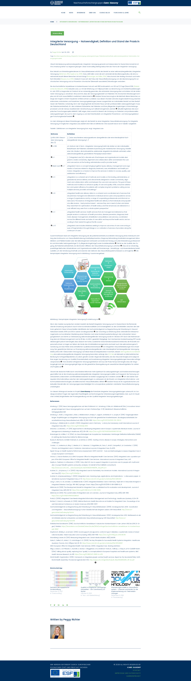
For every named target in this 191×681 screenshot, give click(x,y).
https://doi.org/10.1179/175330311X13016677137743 (105, 431)
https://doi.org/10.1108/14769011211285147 (65, 496)
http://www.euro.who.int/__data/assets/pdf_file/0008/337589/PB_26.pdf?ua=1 (79, 468)
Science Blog (105, 13)
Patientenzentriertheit (106, 56)
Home (63, 13)
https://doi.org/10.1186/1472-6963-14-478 (89, 554)
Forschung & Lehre (121, 13)
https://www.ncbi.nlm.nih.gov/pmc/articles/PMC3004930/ (102, 543)
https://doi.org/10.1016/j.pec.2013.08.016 (112, 535)
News (71, 13)
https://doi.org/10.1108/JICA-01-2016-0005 (86, 490)
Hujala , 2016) (76, 74)
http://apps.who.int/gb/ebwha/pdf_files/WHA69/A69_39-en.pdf (112, 560)
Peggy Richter (56, 52)
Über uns (92, 13)
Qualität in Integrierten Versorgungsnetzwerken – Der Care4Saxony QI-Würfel (93, 589)
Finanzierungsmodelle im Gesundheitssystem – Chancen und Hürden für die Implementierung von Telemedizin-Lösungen (125, 590)
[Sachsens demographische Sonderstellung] (64, 578)
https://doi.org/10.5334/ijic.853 (77, 426)
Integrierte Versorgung (78, 56)
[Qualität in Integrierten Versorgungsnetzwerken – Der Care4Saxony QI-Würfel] (95, 578)
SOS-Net (111, 354)
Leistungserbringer (93, 56)
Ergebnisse (81, 13)
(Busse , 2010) (67, 79)
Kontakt (137, 670)
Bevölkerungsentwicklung (62, 56)
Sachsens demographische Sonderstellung (59, 588)
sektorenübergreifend (121, 56)
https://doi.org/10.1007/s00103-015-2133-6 (107, 420)
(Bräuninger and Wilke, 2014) (97, 76)
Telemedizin (132, 56)
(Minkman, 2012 (64, 74)
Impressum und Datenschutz (128, 673)
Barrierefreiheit (134, 676)
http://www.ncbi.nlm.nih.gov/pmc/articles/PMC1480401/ (102, 479)
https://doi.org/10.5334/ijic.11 (71, 473)
